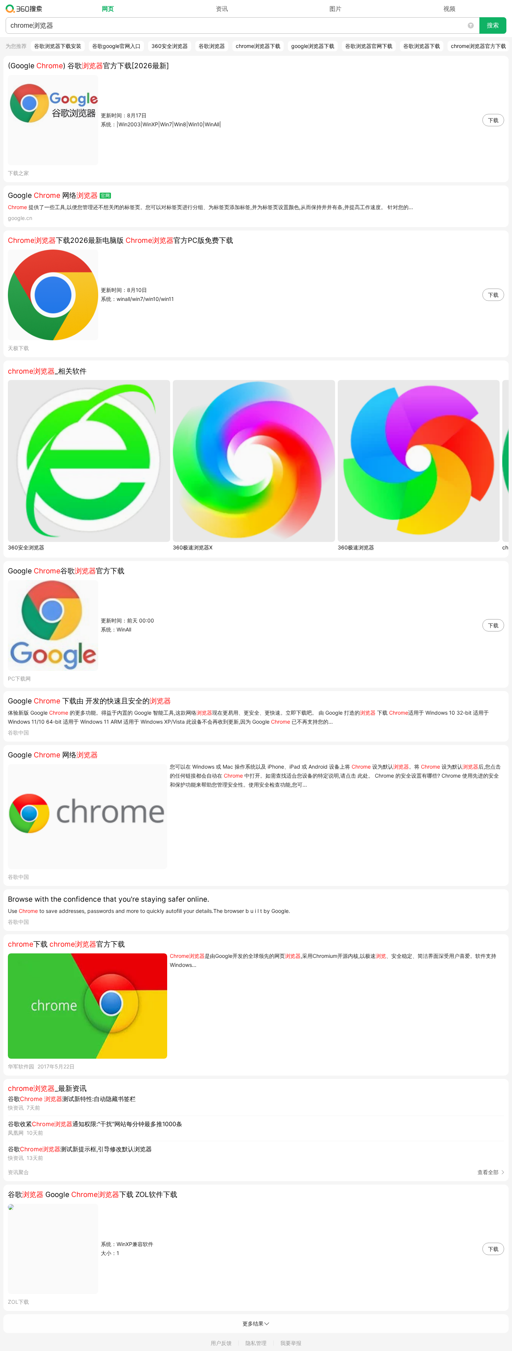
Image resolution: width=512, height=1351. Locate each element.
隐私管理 (256, 1343)
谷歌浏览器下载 (421, 46)
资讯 (222, 8)
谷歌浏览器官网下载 (368, 46)
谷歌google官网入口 (116, 46)
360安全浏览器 (169, 46)
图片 (335, 8)
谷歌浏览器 (212, 46)
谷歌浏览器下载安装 (57, 46)
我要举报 (290, 1343)
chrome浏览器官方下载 (478, 46)
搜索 (493, 25)
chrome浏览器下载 (258, 46)
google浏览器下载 (312, 46)
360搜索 (26, 8)
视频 (449, 8)
